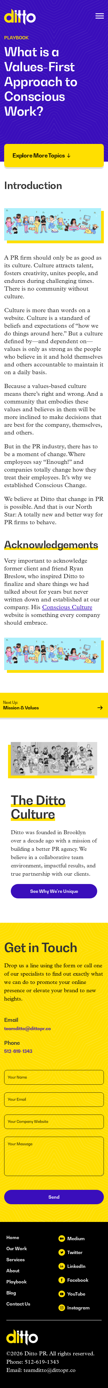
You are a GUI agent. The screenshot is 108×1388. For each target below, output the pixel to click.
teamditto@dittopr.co (27, 1028)
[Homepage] (20, 17)
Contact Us (18, 1304)
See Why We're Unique (54, 891)
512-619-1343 (18, 1051)
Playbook (16, 1281)
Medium (76, 1238)
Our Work (16, 1248)
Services (15, 1259)
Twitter (75, 1252)
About (12, 1270)
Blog (11, 1293)
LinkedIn (76, 1266)
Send (54, 1197)
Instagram (78, 1308)
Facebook (77, 1280)
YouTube (76, 1294)
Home (12, 1237)
